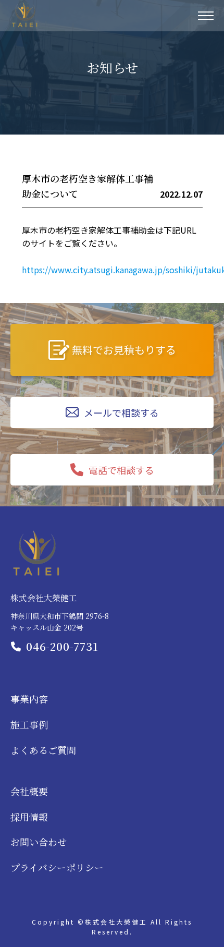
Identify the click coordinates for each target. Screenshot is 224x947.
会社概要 (29, 791)
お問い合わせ (38, 841)
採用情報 (29, 816)
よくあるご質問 (43, 750)
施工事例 (29, 724)
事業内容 (29, 699)
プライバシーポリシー (57, 867)
